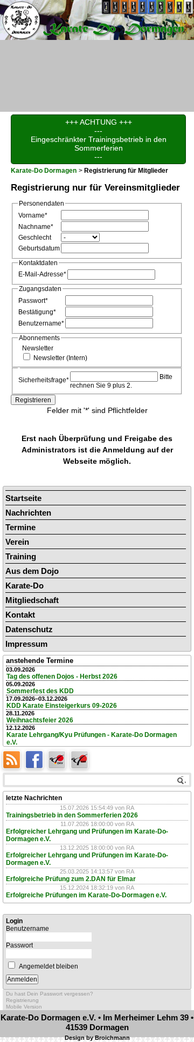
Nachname (35, 226)
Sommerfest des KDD (40, 691)
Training (20, 556)
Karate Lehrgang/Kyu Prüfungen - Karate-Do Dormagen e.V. (91, 738)
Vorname (32, 215)
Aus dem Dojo (32, 571)
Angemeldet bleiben (48, 966)
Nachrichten (28, 512)
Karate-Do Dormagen (44, 170)
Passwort (33, 300)
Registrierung (22, 1000)
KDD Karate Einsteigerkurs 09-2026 (61, 705)
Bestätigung (37, 311)
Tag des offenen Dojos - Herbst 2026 (61, 676)
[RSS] (14, 758)
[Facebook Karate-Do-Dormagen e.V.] (36, 758)
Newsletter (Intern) (60, 357)
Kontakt (20, 614)
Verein (17, 541)
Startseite (23, 498)
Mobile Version (24, 1007)
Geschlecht (34, 237)
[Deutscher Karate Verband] (59, 758)
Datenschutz (29, 629)
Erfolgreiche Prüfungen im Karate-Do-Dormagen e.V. (86, 895)
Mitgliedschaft (32, 600)
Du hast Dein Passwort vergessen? (49, 994)
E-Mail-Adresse (42, 274)
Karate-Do (24, 585)
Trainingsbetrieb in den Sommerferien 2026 (72, 815)
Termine (20, 527)
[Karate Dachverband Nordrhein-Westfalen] (81, 758)
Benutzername (41, 323)
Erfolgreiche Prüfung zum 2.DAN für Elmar (71, 879)
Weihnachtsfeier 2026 (39, 720)
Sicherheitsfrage (43, 379)
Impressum (26, 643)
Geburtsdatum (39, 248)
